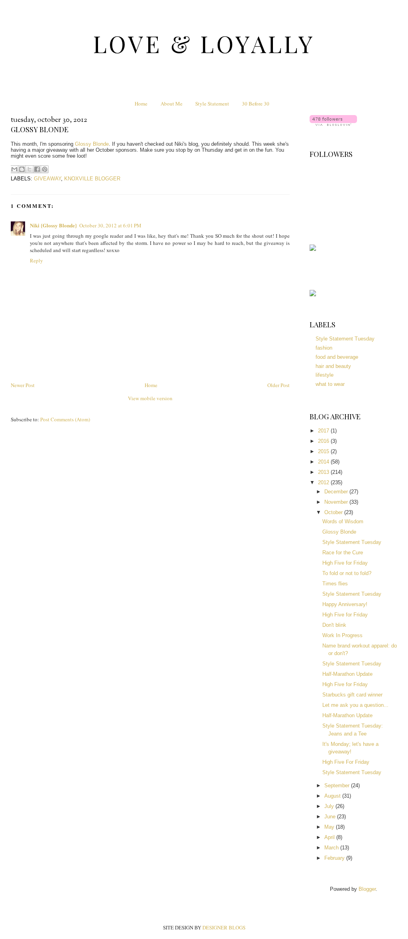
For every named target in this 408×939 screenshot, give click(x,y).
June (330, 817)
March (332, 848)
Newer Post (23, 385)
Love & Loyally (204, 43)
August (333, 796)
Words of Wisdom (342, 521)
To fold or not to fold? (346, 573)
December (336, 492)
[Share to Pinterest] (45, 169)
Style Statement (212, 103)
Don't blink (334, 625)
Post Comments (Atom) (65, 419)
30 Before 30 (255, 103)
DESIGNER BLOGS (223, 927)
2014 (324, 462)
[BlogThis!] (22, 169)
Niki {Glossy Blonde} (53, 225)
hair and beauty (333, 366)
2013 (324, 472)
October (334, 512)
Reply (36, 260)
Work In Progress (342, 635)
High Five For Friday (345, 762)
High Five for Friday (345, 563)
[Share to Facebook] (37, 169)
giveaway (47, 179)
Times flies (335, 584)
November (336, 502)
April (330, 837)
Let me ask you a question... (355, 705)
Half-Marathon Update (347, 674)
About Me (171, 103)
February (335, 858)
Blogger (367, 889)
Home (141, 103)
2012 (324, 482)
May (330, 827)
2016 (324, 441)
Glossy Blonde (92, 144)
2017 (324, 431)
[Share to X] (29, 169)
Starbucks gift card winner (352, 695)
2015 (324, 451)
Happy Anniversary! (344, 604)
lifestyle (324, 375)
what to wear (330, 384)
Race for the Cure (342, 553)
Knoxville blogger (92, 179)
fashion (324, 348)
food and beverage (337, 357)
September (337, 785)
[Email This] (14, 169)
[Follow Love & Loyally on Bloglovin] (333, 124)
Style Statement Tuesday (345, 339)
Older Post (278, 385)
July (329, 806)
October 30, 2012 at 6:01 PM (110, 225)
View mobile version (150, 398)
